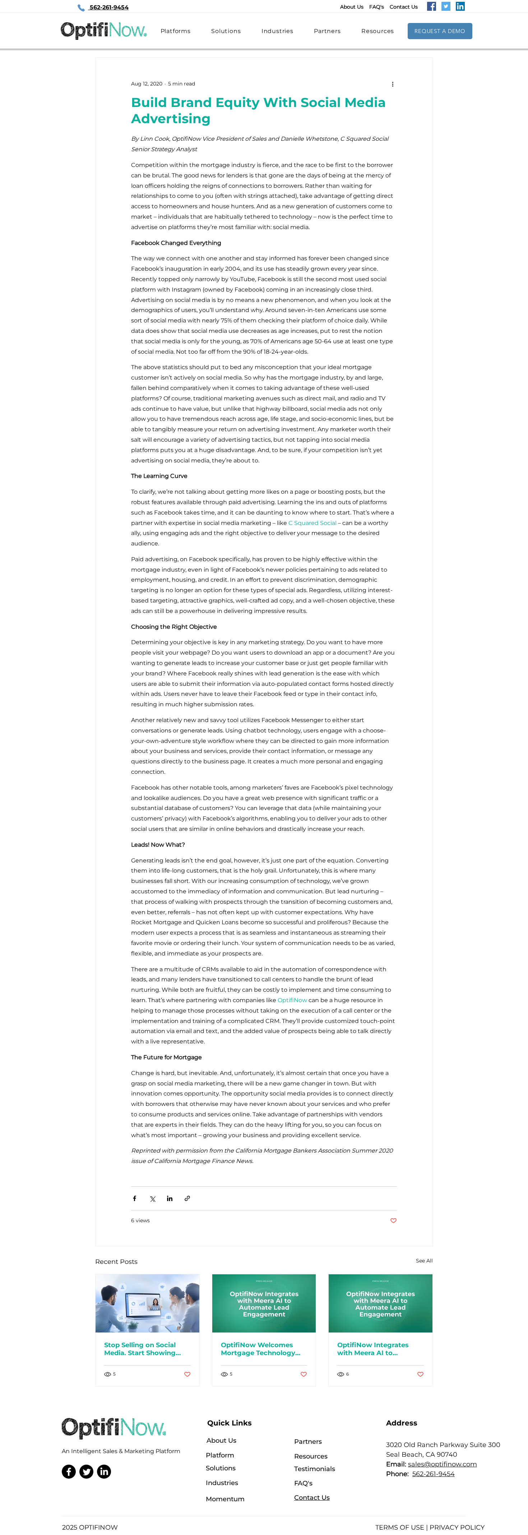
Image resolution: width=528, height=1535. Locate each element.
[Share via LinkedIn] (169, 1198)
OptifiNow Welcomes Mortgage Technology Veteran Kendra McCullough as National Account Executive (261, 1349)
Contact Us (404, 7)
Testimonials (314, 1469)
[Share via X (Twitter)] (152, 1198)
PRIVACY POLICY (457, 1527)
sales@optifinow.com (442, 1464)
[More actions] (392, 83)
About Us (351, 7)
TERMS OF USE (399, 1527)
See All (424, 1260)
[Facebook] (431, 6)
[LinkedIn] (460, 6)
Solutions (221, 1468)
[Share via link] (187, 1198)
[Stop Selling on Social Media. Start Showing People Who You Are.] (147, 1303)
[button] (377, 31)
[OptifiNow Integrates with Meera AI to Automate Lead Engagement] (264, 1303)
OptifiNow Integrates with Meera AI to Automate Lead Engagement (373, 1349)
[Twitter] (445, 6)
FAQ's (376, 7)
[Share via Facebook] (134, 1198)
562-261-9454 (433, 1474)
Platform (220, 1455)
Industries (222, 1483)
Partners (308, 1442)
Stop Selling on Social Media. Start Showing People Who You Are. (140, 1349)
